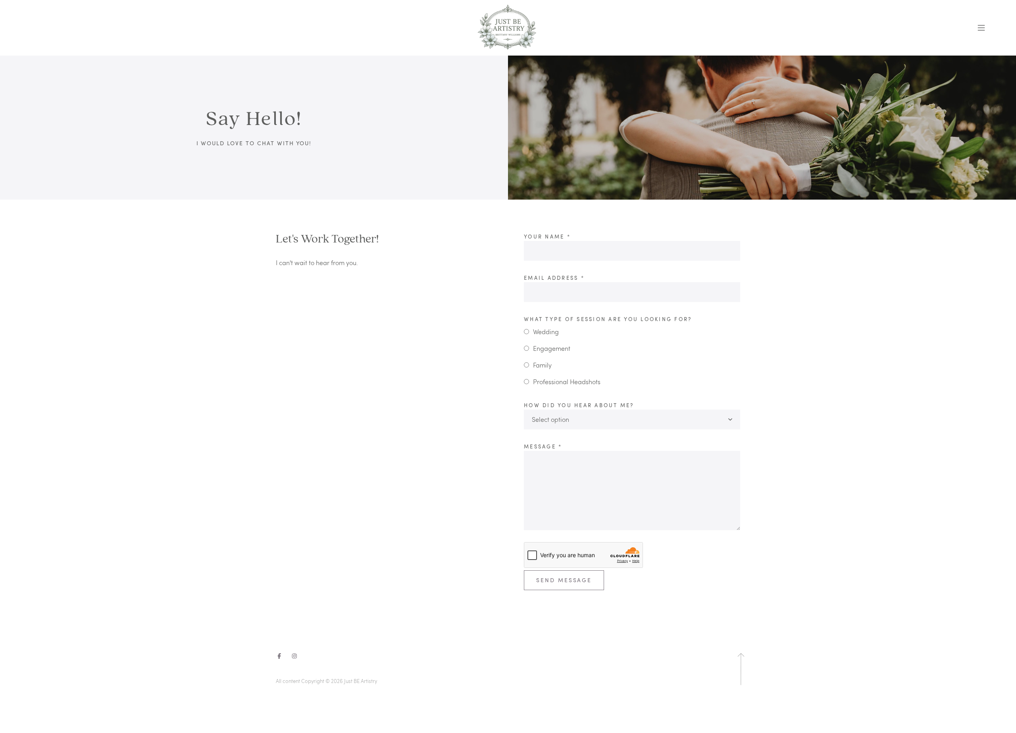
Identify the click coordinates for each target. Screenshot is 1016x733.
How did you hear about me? (579, 405)
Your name (547, 236)
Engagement (551, 348)
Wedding (546, 331)
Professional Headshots (566, 381)
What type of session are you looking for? (608, 319)
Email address (554, 277)
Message (543, 446)
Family (542, 365)
